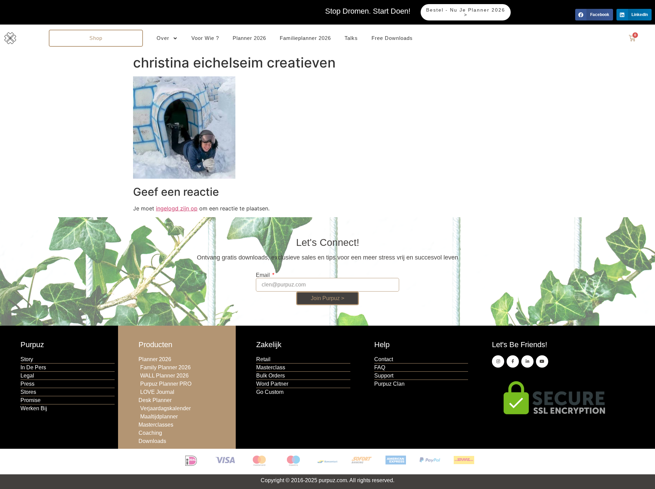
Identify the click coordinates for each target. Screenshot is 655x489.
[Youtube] (542, 361)
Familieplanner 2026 (305, 38)
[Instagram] (498, 361)
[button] (594, 14)
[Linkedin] (527, 361)
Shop (95, 38)
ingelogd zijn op (177, 208)
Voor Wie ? (205, 38)
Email (263, 275)
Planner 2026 (249, 38)
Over (163, 38)
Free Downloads (392, 38)
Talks (351, 38)
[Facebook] (513, 361)
